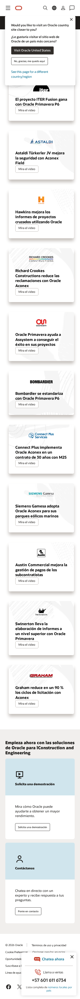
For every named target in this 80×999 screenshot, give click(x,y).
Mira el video (26, 110)
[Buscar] (45, 8)
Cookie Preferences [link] (16, 952)
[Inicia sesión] (63, 8)
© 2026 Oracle (14, 945)
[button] (8, 8)
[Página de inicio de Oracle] (18, 8)
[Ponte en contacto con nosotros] (72, 8)
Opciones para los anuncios (48, 952)
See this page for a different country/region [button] (29, 74)
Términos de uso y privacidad (49, 945)
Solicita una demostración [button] (32, 827)
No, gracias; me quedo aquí (29, 61)
